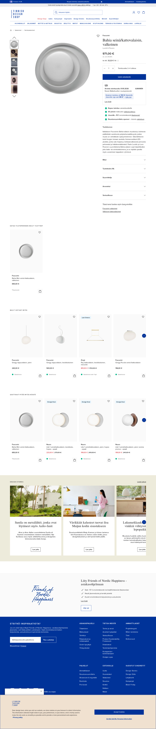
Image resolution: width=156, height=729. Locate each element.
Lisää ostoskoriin (124, 77)
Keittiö (105, 685)
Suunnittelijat (114, 19)
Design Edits (131, 674)
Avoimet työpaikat (110, 632)
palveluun (140, 119)
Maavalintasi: (15, 646)
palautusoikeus (129, 112)
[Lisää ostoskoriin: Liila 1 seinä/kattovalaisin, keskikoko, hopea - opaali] (74, 460)
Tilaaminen (83, 629)
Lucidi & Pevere (108, 48)
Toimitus (82, 635)
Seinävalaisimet (29, 30)
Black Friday (130, 685)
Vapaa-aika (128, 23)
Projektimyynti (131, 629)
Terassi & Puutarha (113, 23)
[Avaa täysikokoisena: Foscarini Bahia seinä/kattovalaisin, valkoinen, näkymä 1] (62, 68)
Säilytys (67, 23)
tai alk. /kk (109, 61)
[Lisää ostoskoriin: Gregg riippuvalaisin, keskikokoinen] (74, 375)
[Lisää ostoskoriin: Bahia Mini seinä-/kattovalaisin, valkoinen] (40, 291)
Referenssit (130, 639)
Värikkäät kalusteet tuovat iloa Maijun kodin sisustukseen (88, 524)
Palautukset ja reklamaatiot (84, 640)
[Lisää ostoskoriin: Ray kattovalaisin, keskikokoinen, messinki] (109, 375)
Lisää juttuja (141, 482)
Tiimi (127, 635)
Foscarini (106, 36)
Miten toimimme (132, 632)
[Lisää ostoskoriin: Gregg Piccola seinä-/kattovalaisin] (143, 375)
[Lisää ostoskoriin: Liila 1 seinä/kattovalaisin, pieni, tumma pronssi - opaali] (143, 460)
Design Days (42, 19)
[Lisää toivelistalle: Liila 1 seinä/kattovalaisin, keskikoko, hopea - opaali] (74, 401)
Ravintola (83, 681)
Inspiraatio (68, 19)
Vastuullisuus (108, 635)
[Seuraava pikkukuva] (14, 96)
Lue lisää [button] (108, 102)
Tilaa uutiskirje (48, 640)
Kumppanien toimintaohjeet (108, 653)
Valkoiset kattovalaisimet (112, 212)
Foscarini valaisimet (110, 209)
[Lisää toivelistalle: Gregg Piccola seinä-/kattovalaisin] (143, 316)
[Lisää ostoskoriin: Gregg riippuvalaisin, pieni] (40, 375)
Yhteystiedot (84, 648)
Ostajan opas (108, 657)
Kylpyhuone (98, 23)
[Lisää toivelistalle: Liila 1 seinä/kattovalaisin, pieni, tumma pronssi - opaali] (143, 401)
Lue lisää (84, 601)
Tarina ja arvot (108, 629)
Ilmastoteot (107, 645)
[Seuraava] (144, 522)
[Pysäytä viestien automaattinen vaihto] (101, 1)
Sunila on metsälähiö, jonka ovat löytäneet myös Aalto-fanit (35, 524)
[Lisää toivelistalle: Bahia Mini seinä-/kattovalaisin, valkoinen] (39, 232)
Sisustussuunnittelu (93, 19)
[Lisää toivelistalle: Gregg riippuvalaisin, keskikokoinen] (74, 316)
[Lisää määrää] (113, 68)
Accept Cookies (119, 712)
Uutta (50, 19)
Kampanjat (58, 19)
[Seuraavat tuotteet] (144, 336)
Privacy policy (18, 717)
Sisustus (58, 23)
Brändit (104, 19)
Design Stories (79, 19)
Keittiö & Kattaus (45, 23)
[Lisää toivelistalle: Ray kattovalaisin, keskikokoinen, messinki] (108, 316)
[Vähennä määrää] (104, 68)
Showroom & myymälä (88, 678)
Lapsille (138, 23)
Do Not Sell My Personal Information (119, 719)
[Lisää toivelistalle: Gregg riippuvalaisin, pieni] (39, 316)
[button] (133, 12)
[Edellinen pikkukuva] (14, 38)
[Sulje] (41, 691)
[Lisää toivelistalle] (98, 36)
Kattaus (105, 688)
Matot (75, 23)
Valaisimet (31, 23)
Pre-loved (83, 685)
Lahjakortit (130, 678)
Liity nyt (128, 97)
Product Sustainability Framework (111, 640)
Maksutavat (83, 632)
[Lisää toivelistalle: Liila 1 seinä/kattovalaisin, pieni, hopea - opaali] (108, 401)
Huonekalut (20, 23)
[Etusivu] (11, 30)
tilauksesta (135, 115)
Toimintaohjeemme (110, 648)
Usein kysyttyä (85, 645)
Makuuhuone (85, 23)
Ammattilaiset (84, 671)
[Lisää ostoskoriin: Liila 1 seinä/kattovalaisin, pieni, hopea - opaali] (109, 460)
